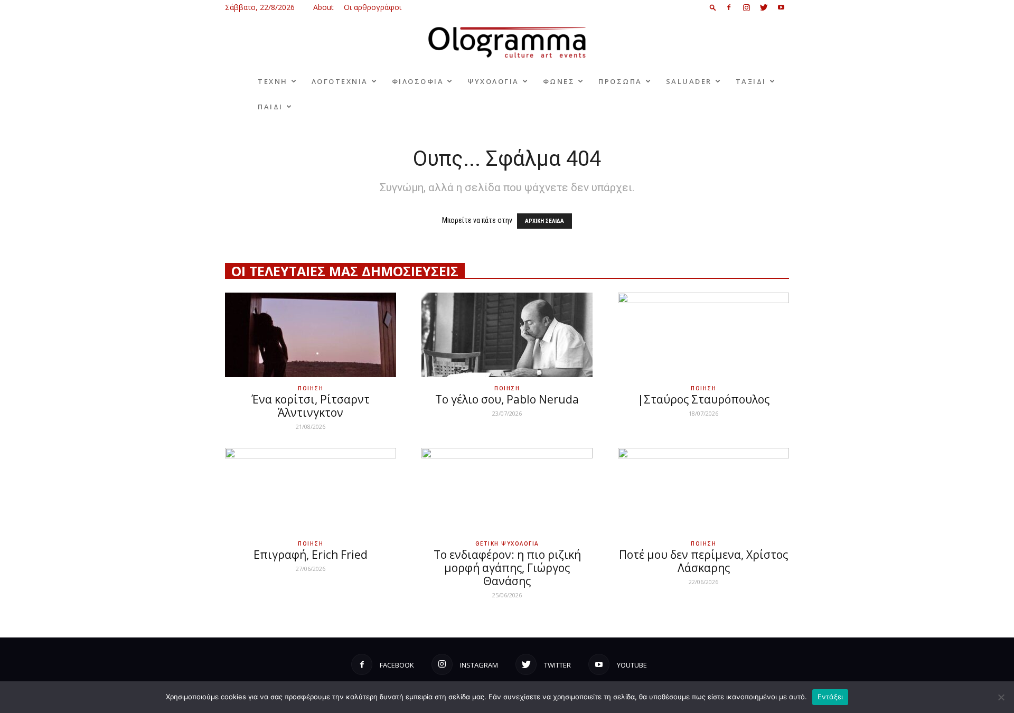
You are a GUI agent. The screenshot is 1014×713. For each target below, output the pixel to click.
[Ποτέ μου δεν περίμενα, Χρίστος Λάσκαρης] (703, 490)
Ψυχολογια (493, 81)
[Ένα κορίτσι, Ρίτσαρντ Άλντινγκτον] (310, 335)
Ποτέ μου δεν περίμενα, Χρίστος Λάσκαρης (703, 561)
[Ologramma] (507, 42)
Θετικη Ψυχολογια (507, 543)
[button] (713, 7)
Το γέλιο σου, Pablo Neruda (507, 399)
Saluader (689, 81)
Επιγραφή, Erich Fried (310, 554)
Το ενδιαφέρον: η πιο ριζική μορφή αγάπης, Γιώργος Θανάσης (507, 567)
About (323, 7)
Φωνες (559, 81)
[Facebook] (729, 7)
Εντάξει (830, 696)
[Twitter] (764, 7)
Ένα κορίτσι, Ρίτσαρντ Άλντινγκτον (310, 406)
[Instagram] (746, 7)
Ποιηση (310, 388)
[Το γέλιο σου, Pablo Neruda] (507, 335)
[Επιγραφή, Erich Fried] (310, 490)
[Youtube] (781, 7)
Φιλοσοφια (418, 81)
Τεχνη (273, 81)
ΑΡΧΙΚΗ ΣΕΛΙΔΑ (544, 221)
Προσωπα (620, 81)
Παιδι (270, 106)
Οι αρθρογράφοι (372, 7)
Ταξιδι (751, 81)
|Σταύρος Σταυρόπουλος (703, 399)
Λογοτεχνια (340, 81)
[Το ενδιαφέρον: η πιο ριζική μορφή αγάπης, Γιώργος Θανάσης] (507, 490)
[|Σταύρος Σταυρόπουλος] (703, 335)
